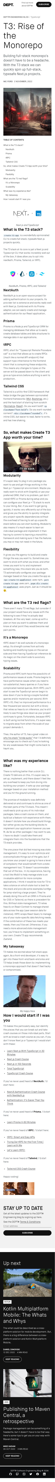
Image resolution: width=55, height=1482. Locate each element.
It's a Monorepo (13, 182)
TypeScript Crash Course (20, 1073)
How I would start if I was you (16, 199)
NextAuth (10, 149)
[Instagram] (24, 1474)
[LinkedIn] (44, 1474)
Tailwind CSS (12, 162)
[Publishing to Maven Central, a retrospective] (27, 1383)
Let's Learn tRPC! (16, 1150)
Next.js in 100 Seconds (19, 1064)
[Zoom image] (27, 213)
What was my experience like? (17, 191)
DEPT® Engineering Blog (16, 17)
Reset (19, 406)
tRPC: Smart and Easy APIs (21, 1137)
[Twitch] (17, 1474)
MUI (29, 399)
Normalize (9, 406)
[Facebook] (37, 1474)
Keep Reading (12, 1359)
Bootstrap (37, 399)
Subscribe (44, 4)
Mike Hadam (9, 1446)
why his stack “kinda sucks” (18, 738)
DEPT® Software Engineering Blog (26, 1471)
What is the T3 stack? (13, 145)
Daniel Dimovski (11, 1350)
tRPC (8, 157)
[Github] (10, 1474)
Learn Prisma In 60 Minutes (21, 1122)
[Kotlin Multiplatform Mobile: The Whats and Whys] (27, 1283)
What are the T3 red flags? (15, 178)
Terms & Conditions (30, 1222)
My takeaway (12, 195)
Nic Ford (8, 82)
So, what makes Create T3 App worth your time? (25, 166)
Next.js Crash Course (18, 1059)
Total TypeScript (15, 1069)
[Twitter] (31, 1474)
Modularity (10, 170)
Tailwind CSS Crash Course (21, 1169)
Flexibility (10, 174)
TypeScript (35, 17)
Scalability (10, 187)
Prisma (9, 153)
